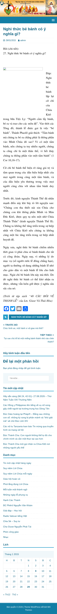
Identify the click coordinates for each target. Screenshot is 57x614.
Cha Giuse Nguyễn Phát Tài (17, 526)
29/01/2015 (11, 40)
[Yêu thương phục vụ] (28, 15)
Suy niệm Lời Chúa (12, 468)
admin (23, 40)
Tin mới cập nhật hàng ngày (17, 463)
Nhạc (5, 537)
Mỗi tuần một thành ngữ (15, 489)
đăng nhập (18, 368)
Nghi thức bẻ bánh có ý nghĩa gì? (29, 317)
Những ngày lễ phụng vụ (15, 494)
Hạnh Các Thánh (11, 500)
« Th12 (6, 594)
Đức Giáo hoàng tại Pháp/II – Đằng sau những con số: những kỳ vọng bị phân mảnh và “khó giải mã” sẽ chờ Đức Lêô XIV (28, 417)
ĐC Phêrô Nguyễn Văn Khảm (17, 505)
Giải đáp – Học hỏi (12, 510)
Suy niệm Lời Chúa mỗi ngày (17, 473)
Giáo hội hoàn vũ (11, 479)
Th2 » (15, 594)
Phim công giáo (11, 532)
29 (28, 587)
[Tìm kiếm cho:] (28, 378)
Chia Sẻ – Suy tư (11, 521)
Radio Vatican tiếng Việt (15, 516)
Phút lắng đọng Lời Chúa (15, 484)
